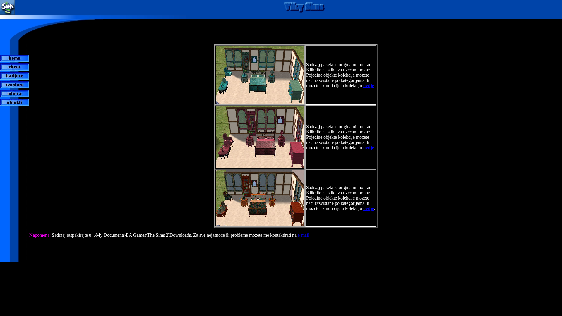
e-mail (303, 235)
